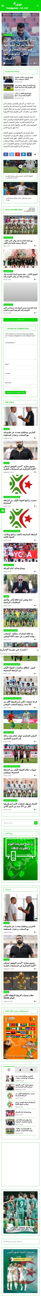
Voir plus (20, 319)
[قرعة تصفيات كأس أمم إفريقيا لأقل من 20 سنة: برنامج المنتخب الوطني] (20, 685)
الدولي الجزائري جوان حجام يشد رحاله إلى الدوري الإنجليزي (20, 737)
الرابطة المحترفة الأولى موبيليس (11, 497)
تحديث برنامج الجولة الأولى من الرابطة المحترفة (19, 501)
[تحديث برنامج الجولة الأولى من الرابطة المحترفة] (20, 484)
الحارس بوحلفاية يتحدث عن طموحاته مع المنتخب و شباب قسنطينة (19, 433)
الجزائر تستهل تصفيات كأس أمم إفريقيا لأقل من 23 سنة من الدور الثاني (20, 805)
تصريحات (6, 429)
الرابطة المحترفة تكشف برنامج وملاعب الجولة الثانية (20, 535)
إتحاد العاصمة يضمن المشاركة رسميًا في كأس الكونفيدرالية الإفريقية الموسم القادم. (20, 309)
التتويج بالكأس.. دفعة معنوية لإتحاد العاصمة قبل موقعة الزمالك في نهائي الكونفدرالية (20, 275)
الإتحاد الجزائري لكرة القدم (10, 630)
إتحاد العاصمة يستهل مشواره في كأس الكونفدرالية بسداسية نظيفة (25, 86)
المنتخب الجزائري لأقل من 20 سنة (12, 698)
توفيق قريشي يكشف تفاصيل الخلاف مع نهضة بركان (24, 78)
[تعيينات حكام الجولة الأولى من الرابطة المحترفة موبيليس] (20, 753)
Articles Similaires (31, 209)
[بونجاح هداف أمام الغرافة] (20, 552)
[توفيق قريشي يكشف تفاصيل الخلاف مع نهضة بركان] (8, 79)
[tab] (29, 209)
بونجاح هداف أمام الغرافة (14, 568)
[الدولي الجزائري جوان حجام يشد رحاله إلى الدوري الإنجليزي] (20, 719)
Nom (7, 364)
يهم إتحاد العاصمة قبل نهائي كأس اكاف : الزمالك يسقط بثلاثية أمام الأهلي (17, 242)
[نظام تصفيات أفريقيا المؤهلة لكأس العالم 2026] (20, 981)
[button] (38, 650)
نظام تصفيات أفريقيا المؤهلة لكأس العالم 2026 (18, 996)
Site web (8, 382)
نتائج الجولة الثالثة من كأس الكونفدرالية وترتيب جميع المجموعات (23, 94)
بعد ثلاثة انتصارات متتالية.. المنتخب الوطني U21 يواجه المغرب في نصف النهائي (18, 635)
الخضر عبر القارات (8, 565)
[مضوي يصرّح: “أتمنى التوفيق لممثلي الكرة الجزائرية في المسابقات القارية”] (20, 450)
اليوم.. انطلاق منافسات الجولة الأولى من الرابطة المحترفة (19, 669)
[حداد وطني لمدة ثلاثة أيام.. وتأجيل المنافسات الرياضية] (20, 583)
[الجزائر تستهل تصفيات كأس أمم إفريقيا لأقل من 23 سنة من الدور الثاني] (20, 787)
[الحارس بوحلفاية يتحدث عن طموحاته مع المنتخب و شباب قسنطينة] (20, 416)
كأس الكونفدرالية (10, 14)
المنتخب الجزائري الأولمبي (10, 800)
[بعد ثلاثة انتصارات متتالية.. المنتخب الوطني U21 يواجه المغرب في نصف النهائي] (20, 617)
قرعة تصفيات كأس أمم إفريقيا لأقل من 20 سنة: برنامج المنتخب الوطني (20, 703)
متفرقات (6, 992)
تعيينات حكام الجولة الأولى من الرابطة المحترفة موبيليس (19, 771)
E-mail (7, 373)
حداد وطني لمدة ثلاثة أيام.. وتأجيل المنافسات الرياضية (17, 601)
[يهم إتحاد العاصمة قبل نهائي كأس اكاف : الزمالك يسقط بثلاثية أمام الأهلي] (20, 224)
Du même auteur (29, 211)
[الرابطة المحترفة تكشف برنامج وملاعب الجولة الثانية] (20, 518)
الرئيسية (6, 596)
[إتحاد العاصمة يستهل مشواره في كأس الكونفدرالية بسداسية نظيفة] (8, 87)
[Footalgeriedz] (17, 6)
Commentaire (10, 342)
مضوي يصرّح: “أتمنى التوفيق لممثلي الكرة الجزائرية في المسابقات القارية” (19, 467)
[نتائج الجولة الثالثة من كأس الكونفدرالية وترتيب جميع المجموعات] (8, 96)
